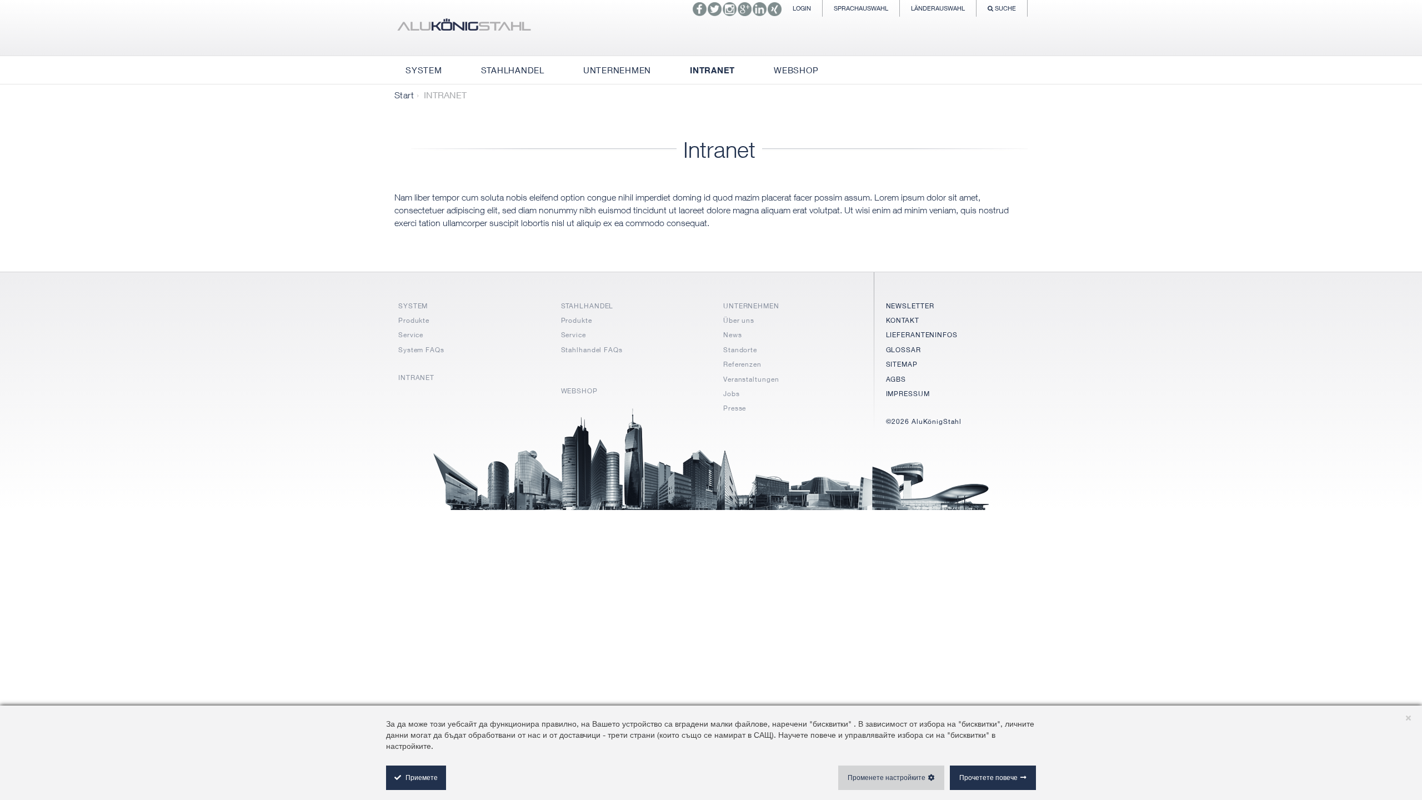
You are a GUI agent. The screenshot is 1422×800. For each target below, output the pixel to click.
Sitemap (902, 364)
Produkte (413, 320)
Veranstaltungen (751, 379)
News (732, 335)
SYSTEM (413, 306)
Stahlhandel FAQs (592, 350)
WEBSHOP (579, 391)
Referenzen (742, 364)
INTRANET (416, 377)
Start (404, 95)
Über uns (738, 320)
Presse (734, 408)
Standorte (740, 350)
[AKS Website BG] (463, 28)
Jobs (731, 393)
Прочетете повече (988, 777)
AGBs (896, 379)
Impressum (908, 393)
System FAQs (421, 350)
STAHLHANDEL (587, 306)
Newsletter (910, 306)
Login (802, 8)
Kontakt (902, 320)
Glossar (903, 350)
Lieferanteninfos (922, 335)
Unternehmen (751, 306)
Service (410, 335)
